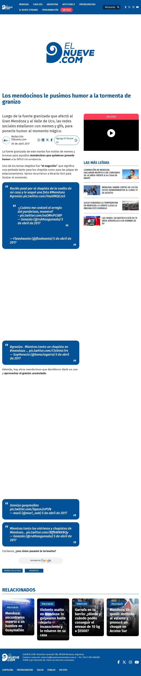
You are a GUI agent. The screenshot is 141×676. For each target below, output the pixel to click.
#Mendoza (57, 192)
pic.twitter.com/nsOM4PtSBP (41, 215)
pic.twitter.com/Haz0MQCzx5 (44, 196)
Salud (40, 670)
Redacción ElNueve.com (18, 138)
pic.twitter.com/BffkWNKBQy (47, 532)
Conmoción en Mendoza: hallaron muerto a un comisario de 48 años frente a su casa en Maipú (102, 174)
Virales (51, 670)
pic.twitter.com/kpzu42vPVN (30, 509)
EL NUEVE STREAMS (28, 10)
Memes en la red (12, 570)
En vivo (66, 10)
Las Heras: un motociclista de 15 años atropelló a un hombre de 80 (119, 221)
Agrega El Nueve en (64, 140)
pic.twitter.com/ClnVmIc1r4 (48, 351)
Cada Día (37, 4)
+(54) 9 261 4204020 (91, 657)
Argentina (52, 4)
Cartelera (7, 670)
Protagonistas (87, 4)
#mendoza (17, 351)
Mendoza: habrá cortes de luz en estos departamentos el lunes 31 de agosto (120, 190)
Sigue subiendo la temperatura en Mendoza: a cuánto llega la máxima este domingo (101, 206)
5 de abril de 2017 (40, 221)
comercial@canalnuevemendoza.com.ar (58, 657)
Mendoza (24, 4)
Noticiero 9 (68, 4)
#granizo (16, 196)
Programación (50, 10)
